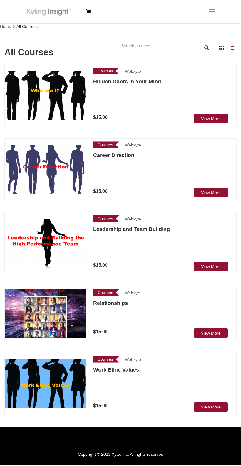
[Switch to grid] (221, 48)
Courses (105, 71)
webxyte (133, 71)
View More (211, 118)
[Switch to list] (232, 48)
